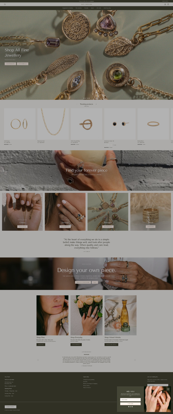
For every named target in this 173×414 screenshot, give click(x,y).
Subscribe (130, 403)
